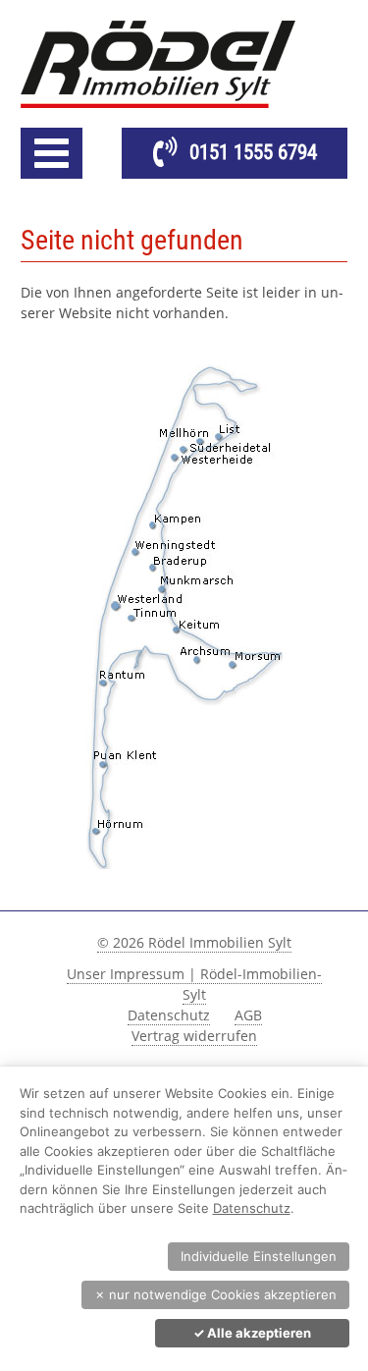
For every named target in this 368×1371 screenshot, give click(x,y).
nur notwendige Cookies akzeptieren (215, 1294)
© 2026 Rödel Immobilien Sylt (194, 942)
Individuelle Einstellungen (259, 1256)
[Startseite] (184, 64)
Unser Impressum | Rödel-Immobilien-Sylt (194, 984)
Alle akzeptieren (252, 1333)
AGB (248, 1015)
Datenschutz (169, 1015)
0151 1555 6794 (253, 152)
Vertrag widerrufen (194, 1035)
